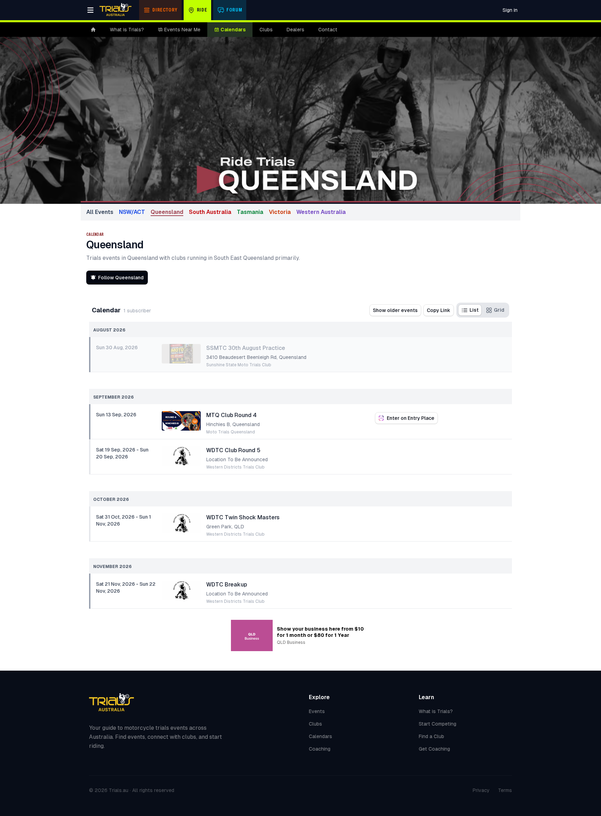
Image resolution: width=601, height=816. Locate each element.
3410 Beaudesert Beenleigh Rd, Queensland (256, 357)
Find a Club (431, 736)
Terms (505, 790)
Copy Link (438, 310)
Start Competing (437, 724)
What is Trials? (127, 29)
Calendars (233, 29)
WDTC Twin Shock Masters (243, 517)
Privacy (481, 790)
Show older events (395, 310)
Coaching (319, 749)
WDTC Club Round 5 (233, 450)
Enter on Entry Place (410, 418)
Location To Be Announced (237, 459)
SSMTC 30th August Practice (245, 348)
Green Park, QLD (225, 526)
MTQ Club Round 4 (231, 415)
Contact (327, 29)
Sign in (510, 10)
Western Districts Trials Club (235, 467)
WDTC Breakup (226, 584)
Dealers (295, 29)
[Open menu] (90, 10)
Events (317, 711)
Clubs (266, 29)
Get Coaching (434, 749)
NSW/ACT (132, 212)
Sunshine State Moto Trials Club (238, 364)
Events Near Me (182, 29)
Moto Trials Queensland (230, 432)
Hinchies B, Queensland (233, 424)
